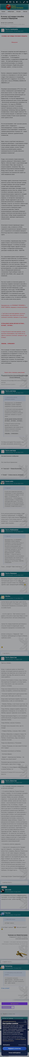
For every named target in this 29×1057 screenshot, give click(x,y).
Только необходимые (14, 1052)
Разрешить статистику (14, 1048)
